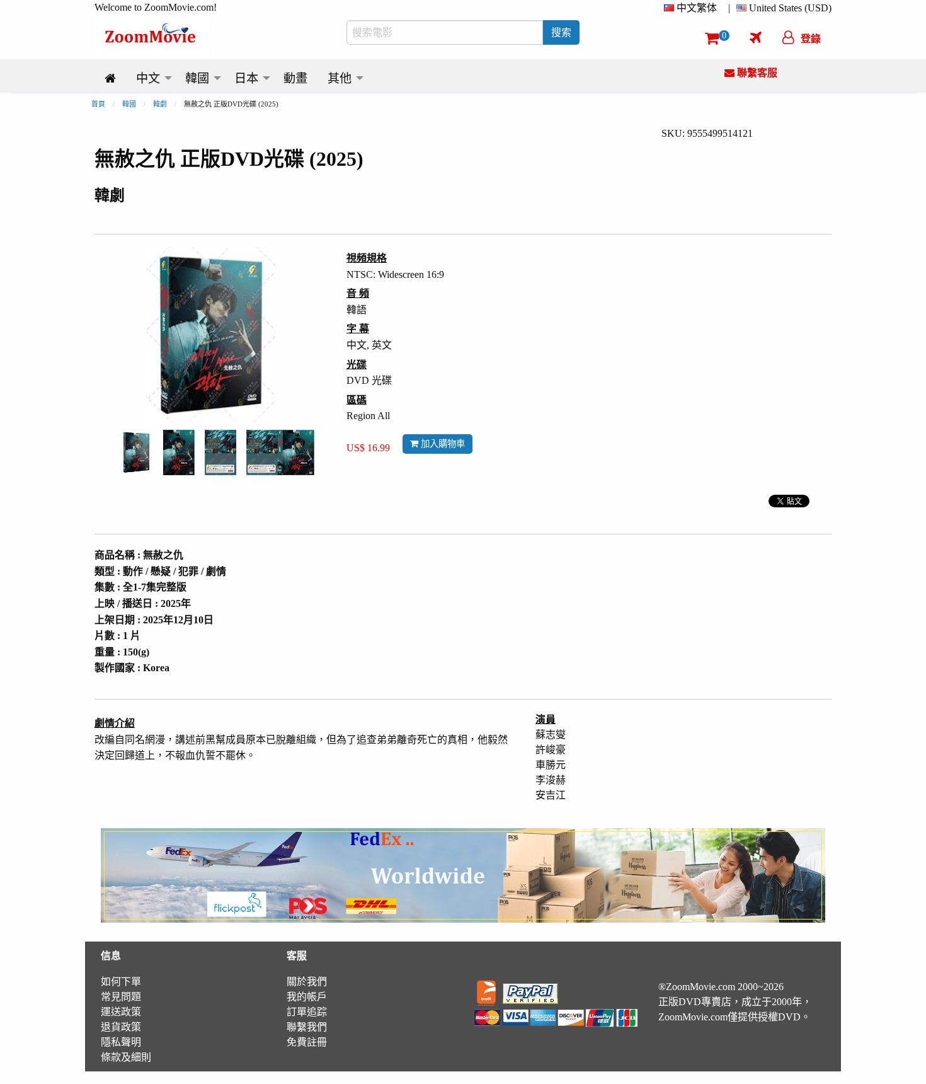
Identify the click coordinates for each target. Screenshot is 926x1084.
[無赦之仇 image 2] (179, 452)
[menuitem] (693, 8)
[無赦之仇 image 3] (220, 452)
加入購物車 (441, 444)
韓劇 (160, 104)
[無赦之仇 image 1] (136, 452)
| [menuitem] (729, 8)
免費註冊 (307, 1042)
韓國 (129, 104)
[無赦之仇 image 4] (280, 452)
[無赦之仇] (136, 451)
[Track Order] (756, 37)
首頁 (98, 104)
